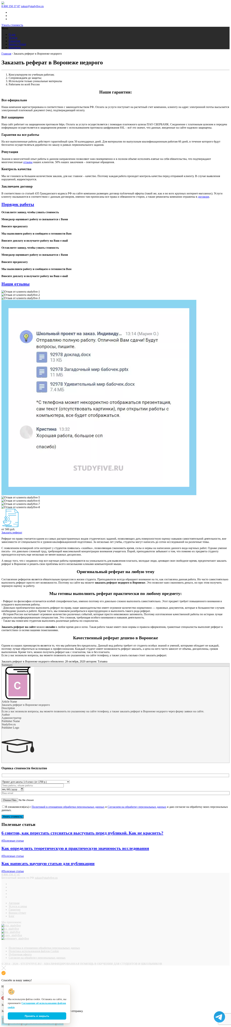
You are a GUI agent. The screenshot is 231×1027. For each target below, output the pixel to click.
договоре (203, 196)
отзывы (27, 162)
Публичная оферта (20, 954)
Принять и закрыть (37, 1016)
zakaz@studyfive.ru (32, 6)
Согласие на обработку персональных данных (37, 957)
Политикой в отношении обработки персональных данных (68, 806)
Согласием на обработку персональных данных (137, 806)
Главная (6, 53)
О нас (12, 34)
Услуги (13, 37)
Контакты (15, 47)
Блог (11, 916)
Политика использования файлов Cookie (34, 951)
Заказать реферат (11, 532)
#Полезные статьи (12, 840)
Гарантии (14, 40)
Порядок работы (17, 204)
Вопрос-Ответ (17, 44)
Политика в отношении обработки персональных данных (44, 947)
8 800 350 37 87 (10, 6)
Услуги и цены (18, 906)
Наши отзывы (15, 284)
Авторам (14, 903)
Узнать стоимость (12, 25)
